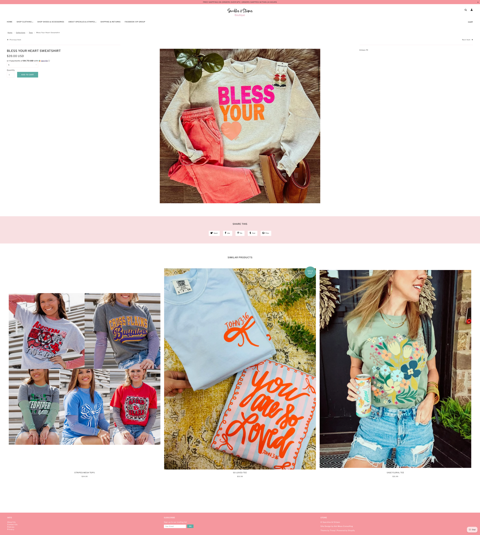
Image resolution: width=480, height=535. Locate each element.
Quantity (10, 70)
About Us (11, 522)
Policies (10, 527)
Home (10, 33)
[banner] (240, 12)
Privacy (10, 529)
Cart (470, 22)
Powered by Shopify (346, 530)
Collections (20, 33)
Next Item (466, 40)
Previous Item (15, 40)
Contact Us (12, 524)
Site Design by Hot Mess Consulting (336, 526)
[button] (64, 61)
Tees (31, 33)
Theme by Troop (327, 530)
